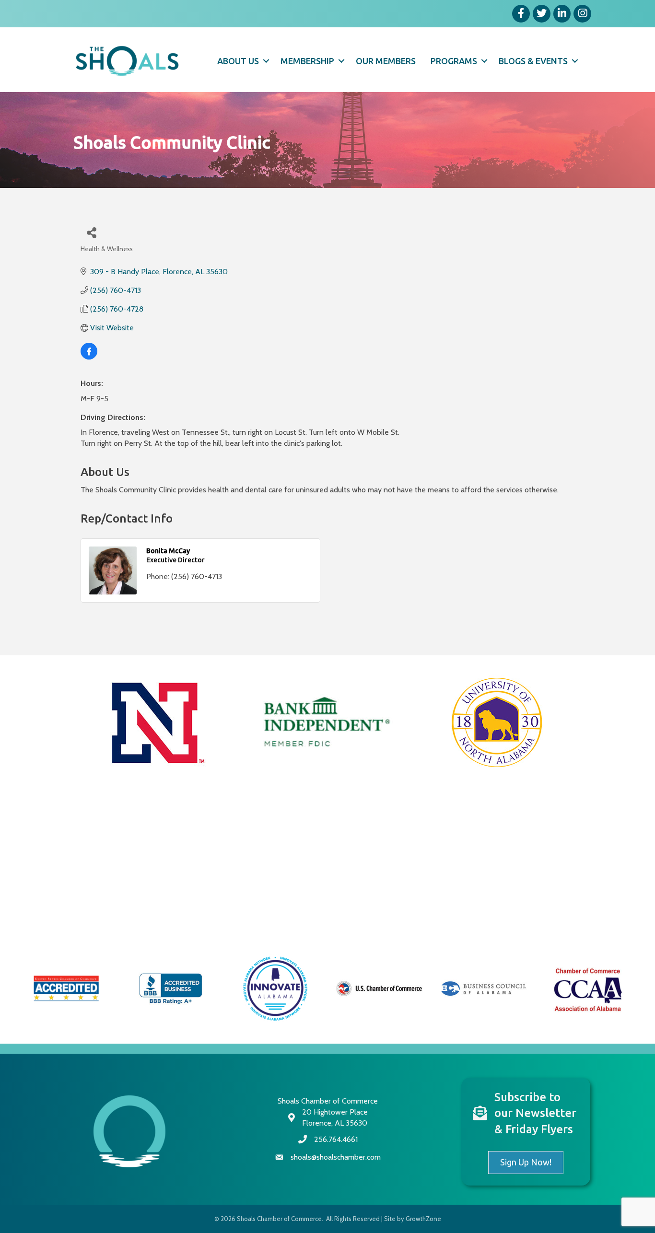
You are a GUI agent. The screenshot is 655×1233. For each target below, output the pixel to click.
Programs (454, 61)
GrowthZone (423, 1218)
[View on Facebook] (89, 356)
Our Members (386, 61)
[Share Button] (91, 232)
